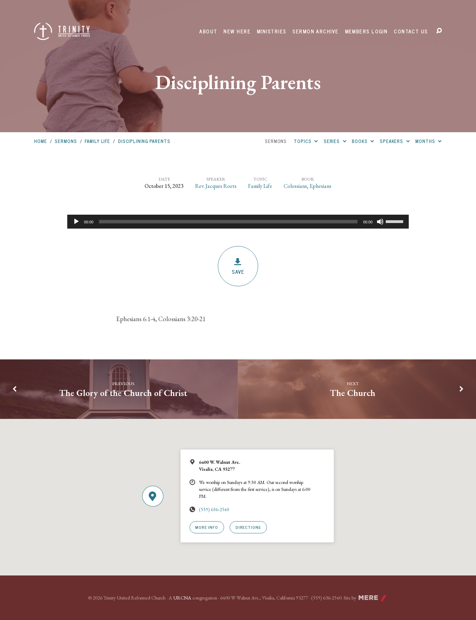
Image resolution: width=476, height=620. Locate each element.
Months (425, 141)
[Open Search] (439, 31)
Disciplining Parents (144, 141)
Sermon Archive (315, 31)
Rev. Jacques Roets (216, 186)
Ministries (271, 31)
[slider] (395, 221)
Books (360, 141)
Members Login (366, 31)
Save (238, 271)
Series (332, 141)
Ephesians (320, 186)
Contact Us (411, 31)
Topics (303, 141)
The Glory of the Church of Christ (123, 393)
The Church (352, 393)
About (208, 31)
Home (40, 141)
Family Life (97, 141)
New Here (237, 31)
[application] (238, 222)
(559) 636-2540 (214, 509)
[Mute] (380, 221)
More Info (206, 527)
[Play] (76, 221)
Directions (248, 527)
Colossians (295, 186)
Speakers (392, 141)
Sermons (66, 141)
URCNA (182, 598)
